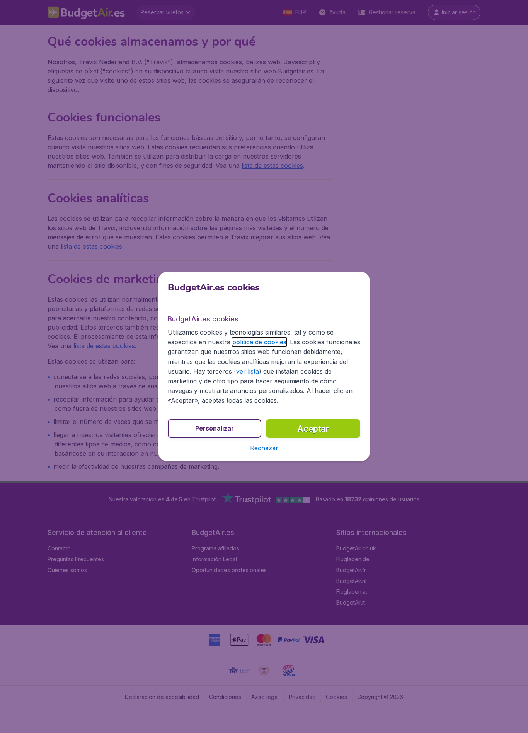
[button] (264, 448)
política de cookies (259, 342)
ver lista (247, 371)
